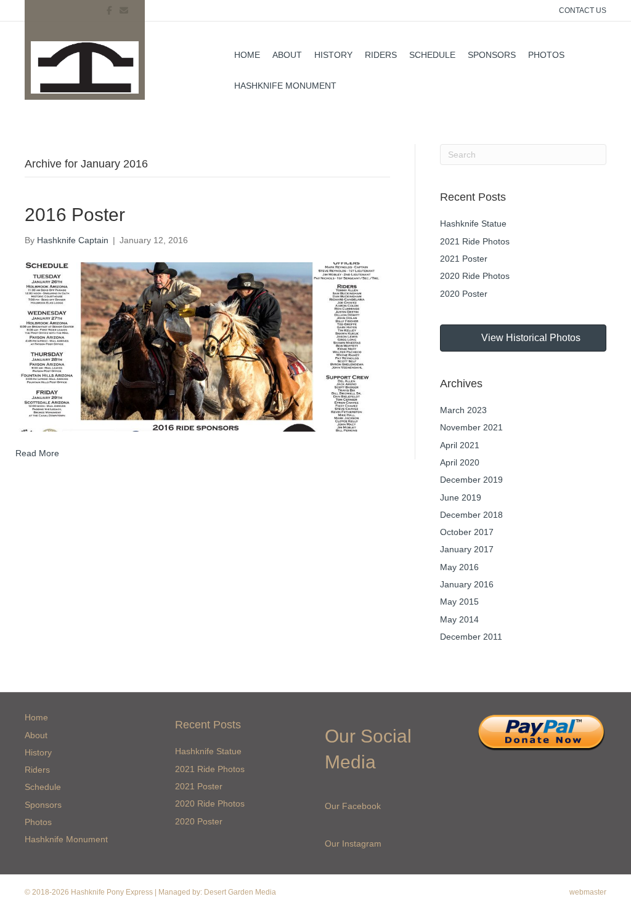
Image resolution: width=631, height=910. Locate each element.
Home (247, 55)
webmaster (587, 892)
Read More (37, 453)
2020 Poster (463, 294)
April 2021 (459, 445)
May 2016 (459, 567)
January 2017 (467, 549)
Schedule (432, 55)
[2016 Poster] (199, 346)
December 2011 (471, 637)
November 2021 (471, 427)
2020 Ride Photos (475, 276)
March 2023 (463, 410)
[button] (523, 338)
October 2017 (467, 532)
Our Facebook (353, 806)
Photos (546, 55)
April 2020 (459, 462)
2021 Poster (463, 259)
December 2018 (471, 515)
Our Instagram (353, 843)
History (333, 55)
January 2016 (467, 584)
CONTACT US (582, 10)
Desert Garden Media (240, 892)
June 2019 (460, 497)
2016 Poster (75, 214)
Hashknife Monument (285, 86)
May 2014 (459, 619)
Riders (381, 55)
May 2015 (459, 601)
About (287, 55)
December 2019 (471, 480)
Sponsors (492, 55)
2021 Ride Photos (475, 241)
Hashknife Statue (473, 223)
